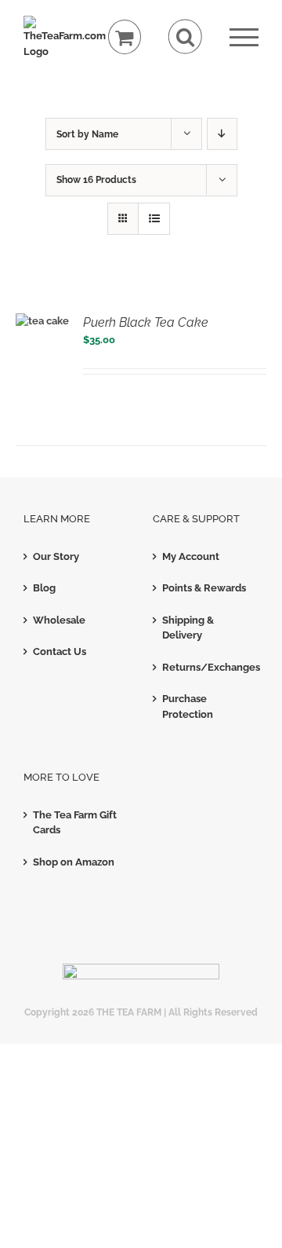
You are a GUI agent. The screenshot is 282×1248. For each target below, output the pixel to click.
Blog (44, 588)
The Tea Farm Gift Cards (75, 822)
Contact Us (59, 651)
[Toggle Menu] (244, 37)
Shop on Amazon (73, 862)
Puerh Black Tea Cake (145, 322)
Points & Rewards (204, 588)
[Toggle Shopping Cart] (125, 37)
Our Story (56, 556)
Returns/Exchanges (206, 667)
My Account (190, 556)
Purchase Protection (187, 706)
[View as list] (154, 218)
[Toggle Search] (185, 36)
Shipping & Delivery (188, 628)
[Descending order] (222, 134)
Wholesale (59, 620)
